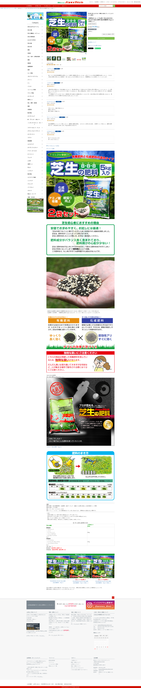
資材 (29, 69)
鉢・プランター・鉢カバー (34, 119)
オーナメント (31, 154)
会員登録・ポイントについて (33, 657)
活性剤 (29, 53)
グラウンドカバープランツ (34, 131)
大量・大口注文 (31, 197)
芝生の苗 (30, 46)
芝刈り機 (30, 30)
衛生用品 (30, 174)
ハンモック (30, 170)
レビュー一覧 (130, 1)
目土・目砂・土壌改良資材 (34, 56)
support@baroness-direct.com (105, 625)
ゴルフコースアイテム (33, 76)
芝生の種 (30, 43)
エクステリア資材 (32, 177)
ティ (29, 83)
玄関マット (30, 164)
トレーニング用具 (32, 89)
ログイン (91, 1)
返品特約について (92, 42)
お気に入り (48, 5)
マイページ (56, 5)
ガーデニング (31, 96)
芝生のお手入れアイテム (9, 8)
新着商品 (30, 5)
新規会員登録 (52, 660)
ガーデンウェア (31, 116)
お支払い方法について (32, 612)
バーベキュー (31, 187)
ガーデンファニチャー (33, 147)
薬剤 (29, 59)
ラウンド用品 (31, 93)
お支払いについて (75, 664)
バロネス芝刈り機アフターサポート (79, 669)
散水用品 (30, 112)
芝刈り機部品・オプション (34, 33)
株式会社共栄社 (137, 1)
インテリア (30, 180)
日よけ (29, 167)
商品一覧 (39, 5)
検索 (114, 6)
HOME (1, 8)
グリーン (30, 79)
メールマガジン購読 (53, 664)
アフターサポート (122, 1)
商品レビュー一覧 (53, 666)
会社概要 (96, 657)
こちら (54, 635)
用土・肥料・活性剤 (32, 102)
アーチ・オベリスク (32, 150)
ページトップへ (113, 597)
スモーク (30, 190)
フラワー (30, 137)
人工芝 (29, 160)
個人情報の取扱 (59, 684)
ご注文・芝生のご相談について (101, 612)
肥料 (15, 8)
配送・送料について (53, 612)
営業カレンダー (101, 629)
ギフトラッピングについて (77, 667)
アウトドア (30, 184)
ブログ (108, 1)
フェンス (30, 157)
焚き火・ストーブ (32, 193)
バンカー (30, 86)
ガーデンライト (31, 134)
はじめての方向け (32, 40)
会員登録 (97, 1)
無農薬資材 (30, 66)
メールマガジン (114, 1)
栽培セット (30, 99)
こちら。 (43, 635)
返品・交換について (76, 612)
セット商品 (30, 73)
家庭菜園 (30, 140)
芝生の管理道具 (31, 36)
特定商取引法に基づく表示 (47, 684)
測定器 (29, 63)
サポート (73, 657)
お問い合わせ (36, 684)
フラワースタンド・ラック (34, 127)
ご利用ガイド (102, 1)
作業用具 (30, 109)
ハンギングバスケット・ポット (34, 123)
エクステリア (31, 144)
